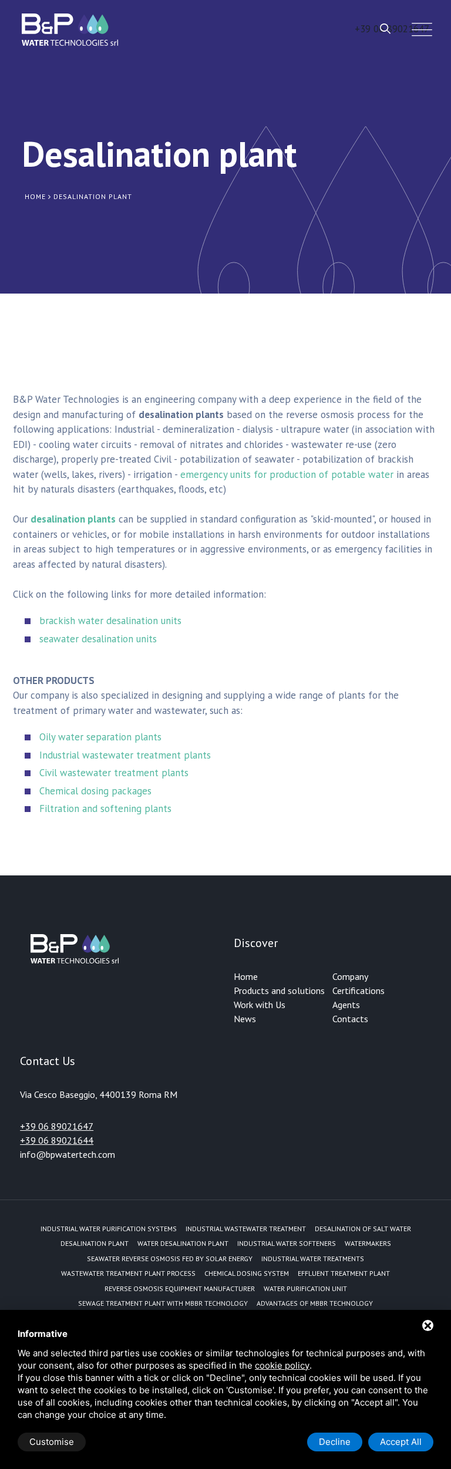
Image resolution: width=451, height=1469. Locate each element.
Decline (335, 1441)
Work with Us (259, 1004)
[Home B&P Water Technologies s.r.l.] (70, 29)
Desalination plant (94, 1243)
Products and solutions (279, 990)
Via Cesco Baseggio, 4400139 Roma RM (98, 1094)
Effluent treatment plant (344, 1273)
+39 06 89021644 (56, 1140)
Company (350, 976)
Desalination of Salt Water (363, 1228)
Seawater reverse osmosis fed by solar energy (170, 1258)
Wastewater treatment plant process (128, 1273)
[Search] (385, 28)
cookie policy (282, 1365)
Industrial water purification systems (109, 1228)
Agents (346, 1004)
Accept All (401, 1441)
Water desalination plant (182, 1243)
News (245, 1019)
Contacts (350, 1019)
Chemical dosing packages (95, 790)
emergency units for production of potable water (286, 474)
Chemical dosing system (246, 1273)
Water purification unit (305, 1288)
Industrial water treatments (312, 1258)
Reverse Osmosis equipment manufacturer (180, 1288)
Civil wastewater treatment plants (114, 772)
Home (246, 976)
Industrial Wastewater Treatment (246, 1228)
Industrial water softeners (286, 1243)
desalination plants (73, 519)
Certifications (358, 990)
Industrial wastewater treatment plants (125, 755)
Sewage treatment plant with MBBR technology (163, 1303)
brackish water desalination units (110, 620)
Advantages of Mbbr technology (315, 1303)
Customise (51, 1441)
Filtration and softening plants (105, 808)
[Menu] (419, 29)
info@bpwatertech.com (67, 1154)
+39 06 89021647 (56, 1126)
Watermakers (368, 1243)
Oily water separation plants (100, 736)
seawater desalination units (98, 638)
